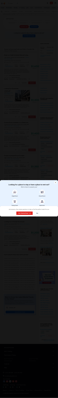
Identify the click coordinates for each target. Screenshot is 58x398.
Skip (37, 213)
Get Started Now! (23, 213)
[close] (55, 182)
